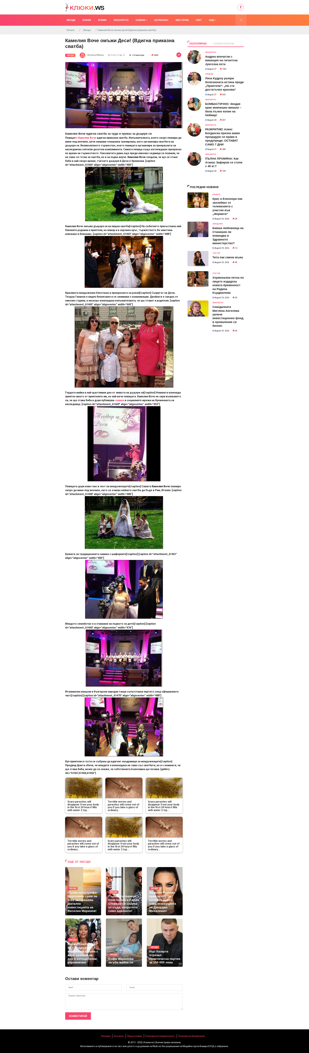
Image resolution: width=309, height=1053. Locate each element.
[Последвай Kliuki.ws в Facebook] (240, 7)
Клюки (86, 20)
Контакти (119, 1036)
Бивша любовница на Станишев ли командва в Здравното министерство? (227, 235)
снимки (120, 400)
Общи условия (134, 1036)
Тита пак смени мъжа (227, 257)
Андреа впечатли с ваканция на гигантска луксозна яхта (221, 60)
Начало (71, 30)
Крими (102, 20)
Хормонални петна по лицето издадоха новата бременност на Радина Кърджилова (228, 285)
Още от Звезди (79, 861)
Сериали (209, 74)
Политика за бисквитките (191, 1036)
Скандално (217, 224)
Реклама (105, 1036)
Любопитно (121, 20)
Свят (199, 20)
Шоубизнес (161, 20)
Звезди (70, 20)
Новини (141, 20)
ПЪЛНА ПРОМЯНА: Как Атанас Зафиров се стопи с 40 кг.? (223, 162)
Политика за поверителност (160, 1036)
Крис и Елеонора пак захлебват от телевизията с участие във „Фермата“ (227, 206)
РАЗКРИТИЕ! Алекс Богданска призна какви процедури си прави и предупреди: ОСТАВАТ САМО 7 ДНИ (222, 137)
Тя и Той (216, 253)
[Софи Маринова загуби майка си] (124, 943)
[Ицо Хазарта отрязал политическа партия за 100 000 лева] (165, 943)
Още (212, 20)
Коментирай (78, 1016)
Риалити (216, 194)
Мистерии (182, 20)
